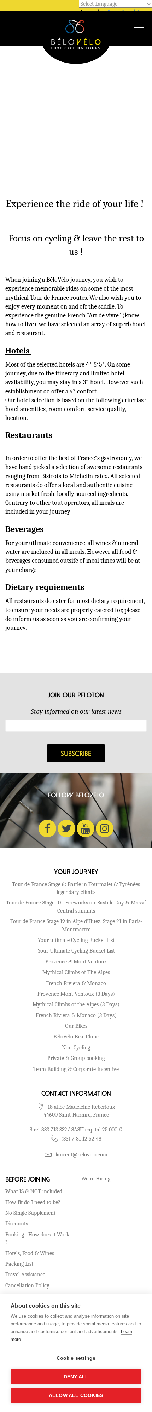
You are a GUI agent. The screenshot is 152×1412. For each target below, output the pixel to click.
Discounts (16, 1223)
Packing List (19, 1264)
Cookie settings (76, 1358)
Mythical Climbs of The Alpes (76, 972)
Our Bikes (76, 1026)
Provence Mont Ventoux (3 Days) (76, 994)
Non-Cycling (76, 1047)
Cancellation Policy (27, 1285)
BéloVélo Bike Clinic (76, 1036)
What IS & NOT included (33, 1191)
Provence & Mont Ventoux (76, 962)
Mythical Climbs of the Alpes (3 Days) (76, 1004)
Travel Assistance (25, 1274)
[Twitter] (66, 828)
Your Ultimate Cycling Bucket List (76, 951)
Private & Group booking (76, 1058)
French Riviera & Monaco (76, 983)
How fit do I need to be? (32, 1202)
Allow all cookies (76, 1395)
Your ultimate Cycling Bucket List (76, 940)
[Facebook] (47, 828)
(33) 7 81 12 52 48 (81, 1139)
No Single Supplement (30, 1213)
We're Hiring (95, 1179)
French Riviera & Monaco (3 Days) (76, 1015)
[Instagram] (104, 828)
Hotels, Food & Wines (29, 1253)
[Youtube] (85, 828)
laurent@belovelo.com (81, 1155)
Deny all (76, 1376)
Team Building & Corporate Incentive (76, 1069)
